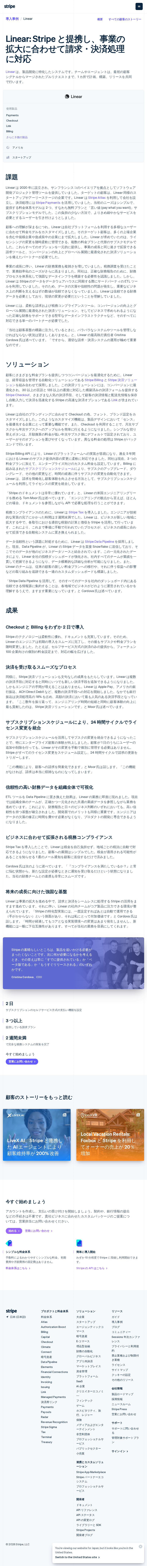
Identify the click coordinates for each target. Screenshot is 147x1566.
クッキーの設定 (121, 1375)
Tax (43, 1432)
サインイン (118, 1451)
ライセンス (118, 1364)
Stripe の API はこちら (90, 1268)
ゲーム (80, 1405)
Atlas (44, 1322)
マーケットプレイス (88, 1366)
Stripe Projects (85, 1530)
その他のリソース (123, 1380)
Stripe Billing (94, 380)
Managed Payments (53, 1397)
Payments (47, 1407)
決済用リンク (49, 1402)
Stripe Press (119, 1409)
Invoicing (46, 1382)
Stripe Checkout (18, 395)
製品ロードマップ (123, 1394)
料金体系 (46, 1317)
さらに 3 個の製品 (17, 137)
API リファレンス (86, 1510)
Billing (44, 1332)
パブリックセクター (88, 1448)
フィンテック (84, 1400)
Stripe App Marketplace (91, 1472)
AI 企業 (80, 1386)
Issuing (45, 1387)
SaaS (79, 1381)
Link (115, 400)
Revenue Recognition (54, 1422)
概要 (100, 19)
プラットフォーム (87, 1376)
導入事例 (12, 18)
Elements (47, 1367)
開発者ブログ (84, 1535)
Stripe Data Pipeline (99, 541)
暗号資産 (46, 1357)
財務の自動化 (84, 1351)
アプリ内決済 (84, 1361)
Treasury (46, 1442)
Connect (46, 1352)
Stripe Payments (48, 202)
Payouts (46, 1412)
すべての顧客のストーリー (125, 19)
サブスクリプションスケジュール (49, 468)
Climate (46, 1347)
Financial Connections (54, 1372)
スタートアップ (85, 1322)
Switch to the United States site (76, 1557)
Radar (44, 1417)
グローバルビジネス (88, 1356)
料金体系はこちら (17, 1268)
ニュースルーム (121, 1404)
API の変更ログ (85, 1520)
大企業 (80, 1317)
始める (13, 1230)
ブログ (116, 1327)
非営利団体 (83, 1434)
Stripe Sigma (49, 1427)
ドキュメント (84, 1505)
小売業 (80, 1453)
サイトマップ (120, 1370)
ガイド (116, 1317)
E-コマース (83, 1341)
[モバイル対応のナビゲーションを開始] (139, 6)
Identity (46, 1377)
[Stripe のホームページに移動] (10, 1311)
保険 (79, 1420)
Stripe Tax (76, 512)
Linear (10, 72)
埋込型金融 (83, 1346)
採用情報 (117, 1399)
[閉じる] (140, 1547)
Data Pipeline (49, 1362)
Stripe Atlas (97, 197)
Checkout (47, 1342)
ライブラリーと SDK (88, 1525)
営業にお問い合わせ (21, 1061)
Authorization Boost (53, 1327)
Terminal (46, 1437)
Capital (45, 1337)
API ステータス (85, 1515)
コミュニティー (121, 1332)
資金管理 (81, 1371)
